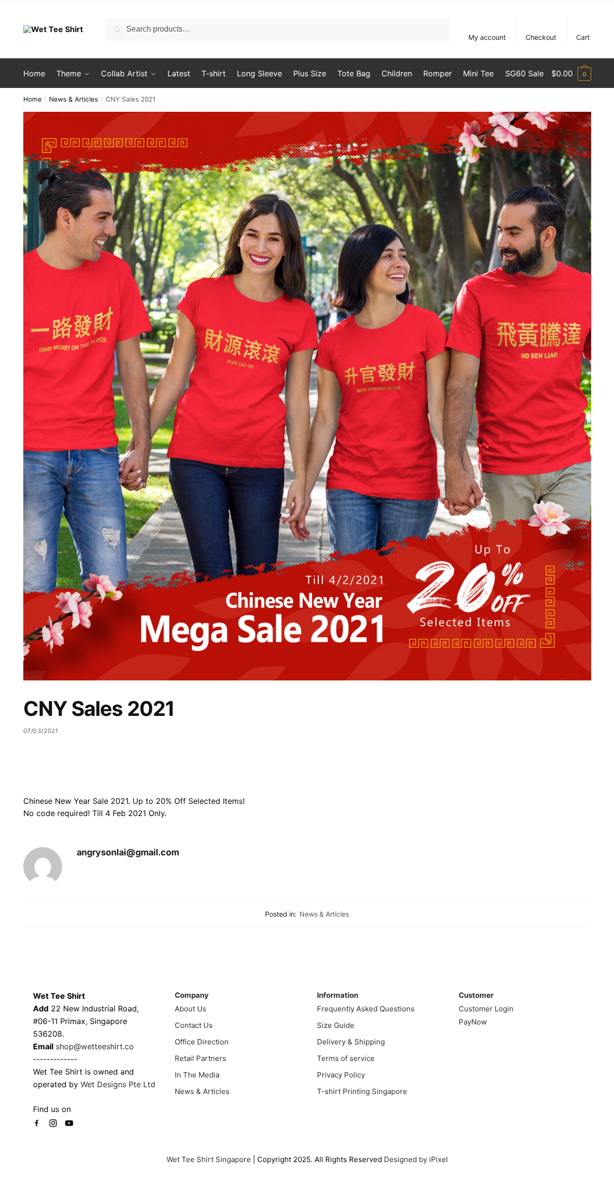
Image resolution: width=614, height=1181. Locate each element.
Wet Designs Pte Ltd (118, 1084)
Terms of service (346, 1058)
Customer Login (486, 1008)
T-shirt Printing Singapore (362, 1091)
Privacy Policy (341, 1074)
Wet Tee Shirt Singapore (208, 1159)
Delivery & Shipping (351, 1041)
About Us (190, 1008)
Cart (583, 37)
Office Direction (202, 1041)
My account (487, 37)
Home (32, 99)
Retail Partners (200, 1058)
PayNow (473, 1021)
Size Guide (335, 1025)
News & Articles (73, 99)
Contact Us (194, 1025)
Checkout (541, 37)
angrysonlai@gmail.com (128, 852)
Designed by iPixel (416, 1159)
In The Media (197, 1074)
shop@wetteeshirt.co (95, 1046)
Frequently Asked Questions (366, 1008)
